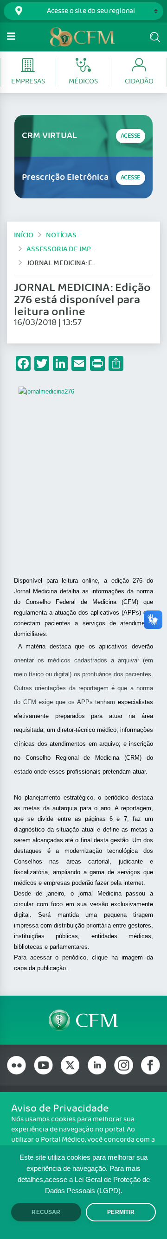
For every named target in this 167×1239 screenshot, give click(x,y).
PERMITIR (120, 1212)
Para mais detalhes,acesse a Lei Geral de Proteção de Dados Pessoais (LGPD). (84, 1180)
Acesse (131, 136)
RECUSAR (46, 1212)
